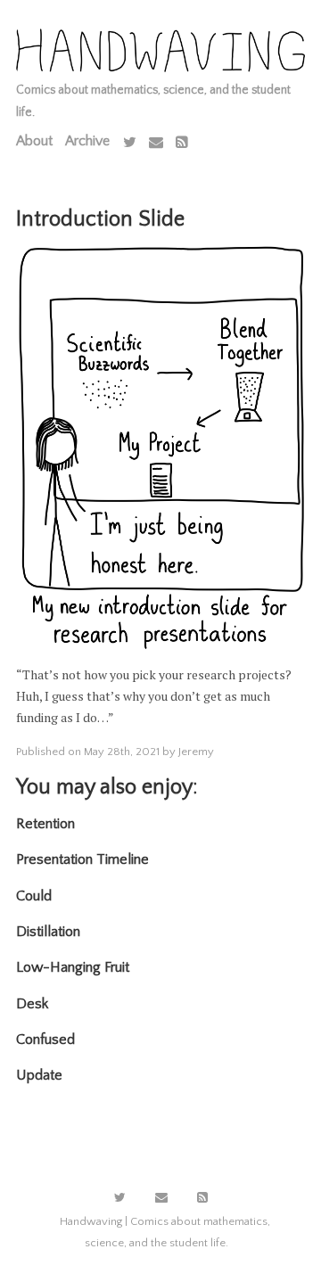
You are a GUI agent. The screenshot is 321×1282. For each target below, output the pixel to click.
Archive (87, 141)
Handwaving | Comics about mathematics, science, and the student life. (165, 1232)
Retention (45, 824)
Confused (45, 1039)
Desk (32, 1004)
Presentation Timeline (82, 859)
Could (34, 896)
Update (39, 1075)
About (34, 141)
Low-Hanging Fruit (72, 967)
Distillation (48, 932)
